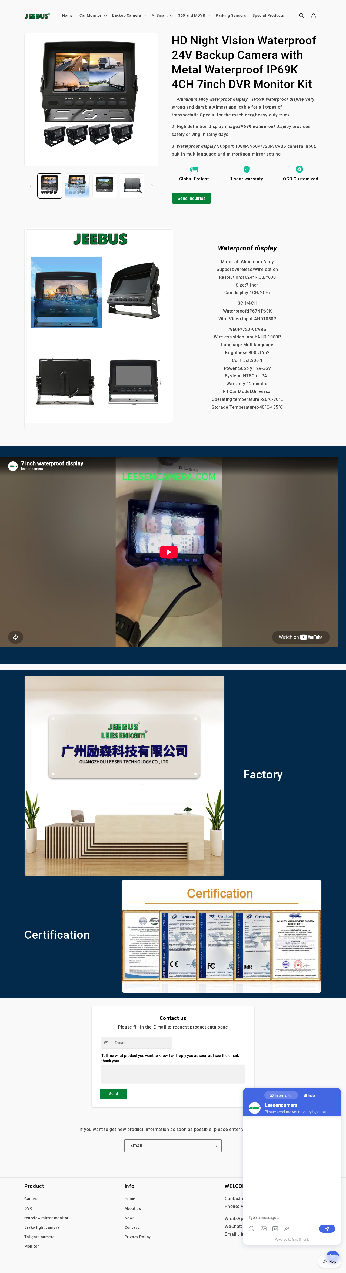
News (130, 1217)
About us (133, 1208)
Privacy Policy (138, 1237)
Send (113, 1093)
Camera (31, 1199)
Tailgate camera (39, 1237)
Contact (132, 1227)
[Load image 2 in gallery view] (77, 185)
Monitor (31, 1246)
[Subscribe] (215, 1145)
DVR (28, 1208)
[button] (92, 15)
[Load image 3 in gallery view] (104, 185)
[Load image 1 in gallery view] (50, 185)
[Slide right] (152, 186)
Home (130, 1199)
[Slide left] (30, 186)
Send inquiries (191, 198)
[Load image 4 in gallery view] (132, 185)
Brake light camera (42, 1227)
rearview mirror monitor (46, 1217)
